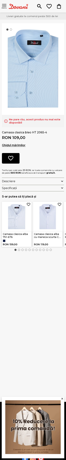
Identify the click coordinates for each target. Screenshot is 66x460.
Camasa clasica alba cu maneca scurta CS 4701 (47, 235)
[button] (15, 250)
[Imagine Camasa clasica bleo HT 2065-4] (33, 68)
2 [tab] (11, 30)
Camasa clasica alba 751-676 (15, 235)
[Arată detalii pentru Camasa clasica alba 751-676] (16, 216)
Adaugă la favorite (28, 204)
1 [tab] (8, 30)
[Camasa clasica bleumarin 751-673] (4, 241)
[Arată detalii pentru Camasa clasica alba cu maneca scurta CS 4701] (47, 216)
